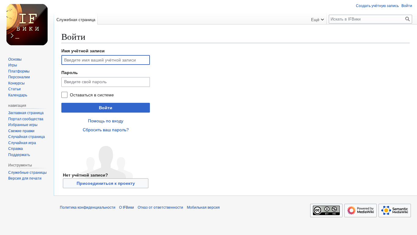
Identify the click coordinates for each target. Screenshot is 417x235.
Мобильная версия (203, 207)
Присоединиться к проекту (106, 183)
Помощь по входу (105, 120)
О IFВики (126, 207)
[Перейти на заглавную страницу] (26, 24)
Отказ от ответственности (160, 207)
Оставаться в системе (92, 94)
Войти (105, 107)
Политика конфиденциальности (87, 207)
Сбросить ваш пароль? (106, 129)
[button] (317, 18)
